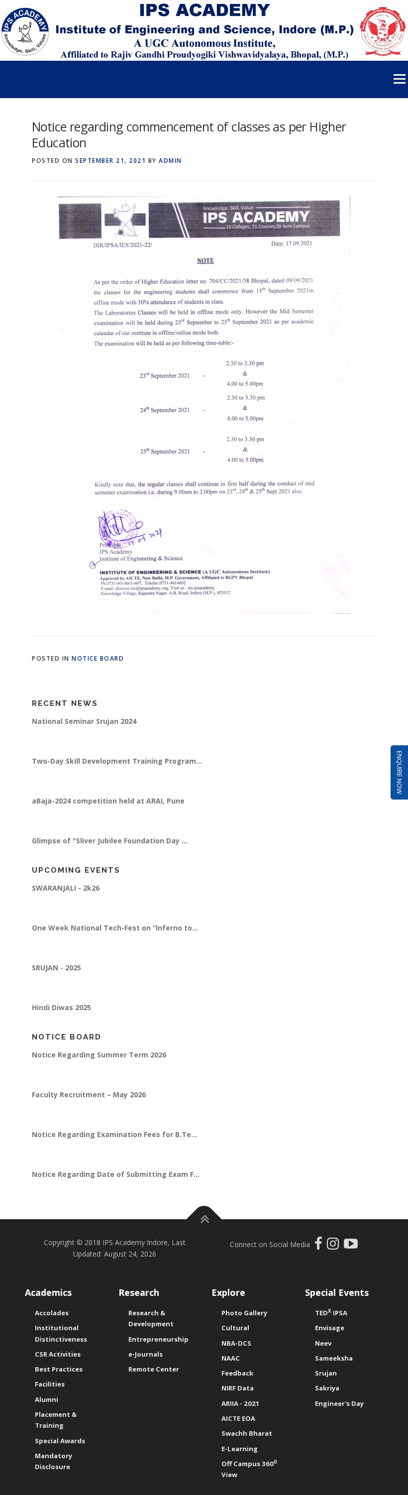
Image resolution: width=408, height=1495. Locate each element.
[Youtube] (351, 1246)
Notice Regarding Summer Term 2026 (99, 1069)
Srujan (326, 1373)
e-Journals (145, 1354)
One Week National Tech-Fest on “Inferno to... (115, 942)
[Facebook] (319, 1246)
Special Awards (60, 1440)
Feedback (237, 1373)
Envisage (329, 1327)
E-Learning (239, 1448)
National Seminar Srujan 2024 (84, 736)
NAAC (230, 1358)
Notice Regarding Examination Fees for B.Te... (114, 1149)
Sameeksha (334, 1358)
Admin (170, 160)
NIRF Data (237, 1387)
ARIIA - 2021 (240, 1403)
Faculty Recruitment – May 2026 (89, 1109)
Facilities (50, 1384)
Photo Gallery (244, 1312)
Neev (323, 1343)
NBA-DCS (236, 1343)
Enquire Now (399, 772)
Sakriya (327, 1387)
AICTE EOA (238, 1418)
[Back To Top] (204, 1219)
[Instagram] (335, 1246)
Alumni (46, 1399)
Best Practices (59, 1369)
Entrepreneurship (158, 1339)
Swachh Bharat (246, 1433)
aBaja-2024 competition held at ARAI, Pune (108, 815)
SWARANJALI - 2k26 (66, 903)
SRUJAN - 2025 (56, 982)
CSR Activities (58, 1354)
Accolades (52, 1312)
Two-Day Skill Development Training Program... (117, 776)
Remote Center (153, 1369)
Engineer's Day (339, 1403)
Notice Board (98, 658)
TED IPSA (331, 1312)
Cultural (235, 1327)
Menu (399, 79)
